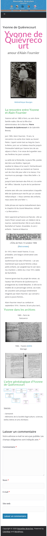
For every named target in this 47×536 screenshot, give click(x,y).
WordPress (18, 531)
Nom (6, 480)
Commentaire (10, 447)
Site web (6, 503)
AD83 (29, 346)
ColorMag (6, 531)
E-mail (6, 492)
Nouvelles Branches (25, 528)
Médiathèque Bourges (23, 102)
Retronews (23, 246)
